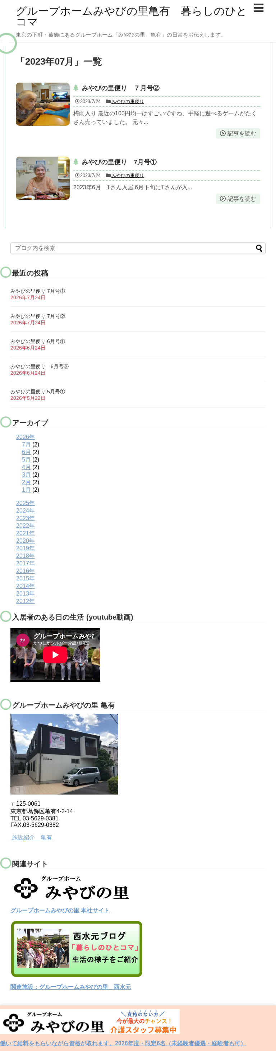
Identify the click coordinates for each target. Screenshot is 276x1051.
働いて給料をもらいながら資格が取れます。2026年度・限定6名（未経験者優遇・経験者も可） (123, 1043)
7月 (26, 444)
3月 (26, 475)
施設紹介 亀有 (32, 837)
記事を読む (241, 133)
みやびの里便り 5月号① (37, 391)
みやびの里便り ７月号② (121, 88)
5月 (26, 460)
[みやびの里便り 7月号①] (43, 178)
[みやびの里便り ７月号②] (43, 104)
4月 (26, 467)
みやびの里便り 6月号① (37, 341)
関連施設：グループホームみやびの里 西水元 (70, 987)
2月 (26, 482)
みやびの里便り (127, 101)
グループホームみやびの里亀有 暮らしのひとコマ (131, 16)
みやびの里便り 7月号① (119, 162)
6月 (26, 452)
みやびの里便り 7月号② (37, 316)
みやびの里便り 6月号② (39, 366)
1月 (26, 490)
